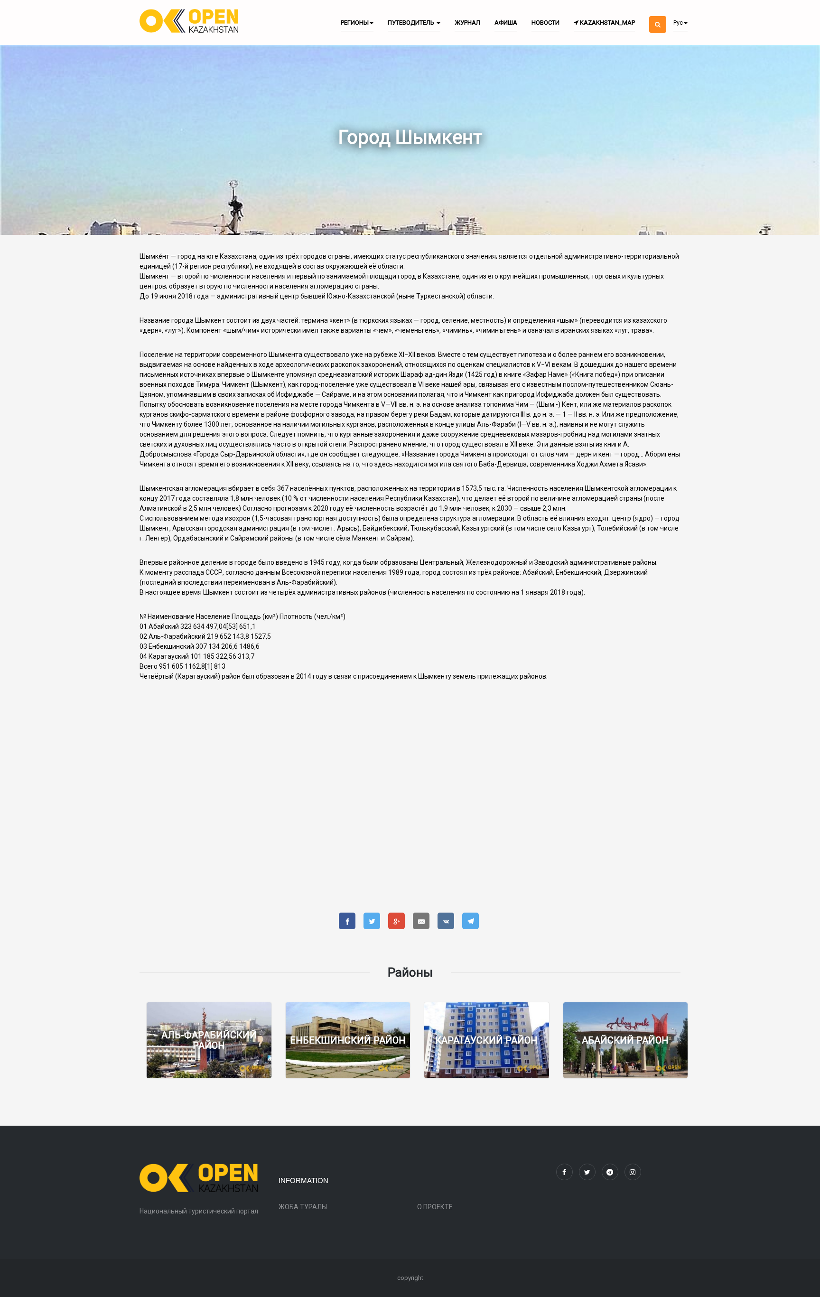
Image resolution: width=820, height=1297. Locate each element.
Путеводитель (412, 22)
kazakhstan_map (606, 22)
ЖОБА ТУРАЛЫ (303, 1207)
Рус (678, 22)
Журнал (467, 22)
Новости (545, 22)
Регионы (355, 22)
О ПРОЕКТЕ (435, 1207)
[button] (657, 16)
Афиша (505, 22)
